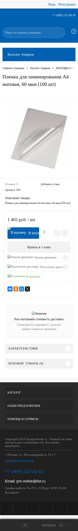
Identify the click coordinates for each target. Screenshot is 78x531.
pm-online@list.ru (31, 481)
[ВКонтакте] (9, 288)
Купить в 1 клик (39, 247)
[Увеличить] (39, 138)
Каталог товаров (20, 54)
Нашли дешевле (45, 257)
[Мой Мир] (21, 288)
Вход (51, 4)
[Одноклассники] (15, 288)
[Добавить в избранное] (69, 103)
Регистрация (67, 4)
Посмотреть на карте (19, 460)
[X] (27, 288)
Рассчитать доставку (54, 267)
